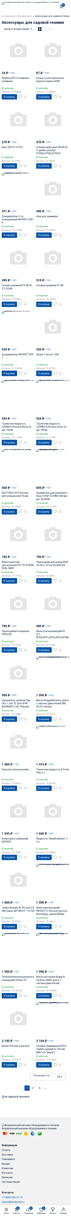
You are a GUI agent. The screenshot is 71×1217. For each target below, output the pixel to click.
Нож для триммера (47, 216)
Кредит (6, 1163)
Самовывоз (8, 1159)
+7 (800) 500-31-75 (12, 1197)
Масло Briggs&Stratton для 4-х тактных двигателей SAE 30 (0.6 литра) (52, 703)
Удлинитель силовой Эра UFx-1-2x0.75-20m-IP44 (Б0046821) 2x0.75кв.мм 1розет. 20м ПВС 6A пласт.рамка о (16, 706)
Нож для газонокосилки (15, 769)
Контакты (7, 1172)
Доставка (7, 1154)
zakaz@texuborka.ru (13, 1202)
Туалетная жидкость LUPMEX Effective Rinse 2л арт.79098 (16, 426)
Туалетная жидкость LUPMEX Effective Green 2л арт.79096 (51, 426)
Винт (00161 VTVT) (12, 147)
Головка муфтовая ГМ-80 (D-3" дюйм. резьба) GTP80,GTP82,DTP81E (52, 150)
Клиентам (7, 1168)
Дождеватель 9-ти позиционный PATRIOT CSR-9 (18, 219)
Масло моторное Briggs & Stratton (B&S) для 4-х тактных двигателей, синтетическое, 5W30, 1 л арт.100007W (50, 983)
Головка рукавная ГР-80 (49, 285)
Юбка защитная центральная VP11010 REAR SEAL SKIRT (18, 565)
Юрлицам (7, 1177)
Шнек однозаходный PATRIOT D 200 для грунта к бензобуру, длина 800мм (51, 910)
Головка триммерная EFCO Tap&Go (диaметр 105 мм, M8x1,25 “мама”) (51, 1049)
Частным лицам (11, 1181)
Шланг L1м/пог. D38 (47, 354)
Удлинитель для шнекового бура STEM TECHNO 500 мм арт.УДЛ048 (52, 495)
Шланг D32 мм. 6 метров (15, 1046)
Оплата (6, 1150)
